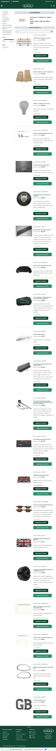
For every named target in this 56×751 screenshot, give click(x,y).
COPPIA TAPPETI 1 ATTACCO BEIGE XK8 (43, 71)
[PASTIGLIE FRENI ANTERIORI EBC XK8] (24, 509)
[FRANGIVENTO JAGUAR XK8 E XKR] (24, 231)
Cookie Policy (19, 737)
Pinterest (33, 737)
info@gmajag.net (48, 736)
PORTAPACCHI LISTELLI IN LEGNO (42, 38)
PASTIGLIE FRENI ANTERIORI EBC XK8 (42, 505)
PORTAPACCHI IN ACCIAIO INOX (41, 165)
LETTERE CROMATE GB (39, 700)
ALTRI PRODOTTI (7, 34)
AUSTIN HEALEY (8, 25)
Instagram (33, 733)
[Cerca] (51, 31)
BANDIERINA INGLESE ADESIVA (41, 475)
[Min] (3, 39)
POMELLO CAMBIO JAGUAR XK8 (41, 103)
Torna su (29, 726)
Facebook (33, 732)
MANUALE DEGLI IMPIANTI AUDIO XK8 (42, 637)
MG (5, 16)
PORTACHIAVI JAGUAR (39, 334)
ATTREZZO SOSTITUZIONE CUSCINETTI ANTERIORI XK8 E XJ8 (43, 570)
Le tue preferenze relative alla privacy (33, 749)
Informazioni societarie (21, 739)
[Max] (14, 39)
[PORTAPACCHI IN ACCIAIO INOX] (24, 166)
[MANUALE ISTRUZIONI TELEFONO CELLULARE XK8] (24, 608)
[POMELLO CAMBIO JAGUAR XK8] (24, 107)
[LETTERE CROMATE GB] (24, 704)
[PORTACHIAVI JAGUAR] (24, 338)
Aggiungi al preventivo (42, 60)
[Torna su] (26, 726)
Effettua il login (6, 733)
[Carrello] (54, 6)
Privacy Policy (19, 736)
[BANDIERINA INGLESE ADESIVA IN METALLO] (24, 543)
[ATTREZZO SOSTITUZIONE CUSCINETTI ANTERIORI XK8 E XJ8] (24, 573)
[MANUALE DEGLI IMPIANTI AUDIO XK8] (24, 639)
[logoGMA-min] (28, 6)
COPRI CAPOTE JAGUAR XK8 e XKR (42, 265)
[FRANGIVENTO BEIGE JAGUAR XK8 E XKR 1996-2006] (24, 368)
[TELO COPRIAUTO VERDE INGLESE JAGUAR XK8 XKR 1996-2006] (24, 301)
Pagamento (5, 739)
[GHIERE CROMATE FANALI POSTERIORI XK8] (24, 671)
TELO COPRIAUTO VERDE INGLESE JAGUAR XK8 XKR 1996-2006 (42, 298)
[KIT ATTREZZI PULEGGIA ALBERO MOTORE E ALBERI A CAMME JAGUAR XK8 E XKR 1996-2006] (24, 405)
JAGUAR (6, 12)
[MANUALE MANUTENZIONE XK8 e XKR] (24, 135)
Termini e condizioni (20, 734)
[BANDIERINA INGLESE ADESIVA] (24, 479)
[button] (1, 6)
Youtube (33, 735)
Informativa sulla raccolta (15, 749)
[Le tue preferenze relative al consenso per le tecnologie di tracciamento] (2, 749)
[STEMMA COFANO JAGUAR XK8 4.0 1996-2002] (24, 199)
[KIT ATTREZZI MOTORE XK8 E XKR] (24, 443)
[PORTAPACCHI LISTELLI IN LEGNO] (24, 42)
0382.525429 (48, 738)
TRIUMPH (6, 18)
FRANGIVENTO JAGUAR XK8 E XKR (42, 229)
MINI (5, 23)
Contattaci (5, 732)
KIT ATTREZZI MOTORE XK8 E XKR (42, 439)
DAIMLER (6, 14)
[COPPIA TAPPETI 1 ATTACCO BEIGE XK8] (24, 76)
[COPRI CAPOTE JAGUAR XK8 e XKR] (24, 269)
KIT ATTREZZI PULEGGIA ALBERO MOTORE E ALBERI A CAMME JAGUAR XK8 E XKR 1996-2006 (42, 402)
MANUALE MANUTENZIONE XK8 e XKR (42, 133)
